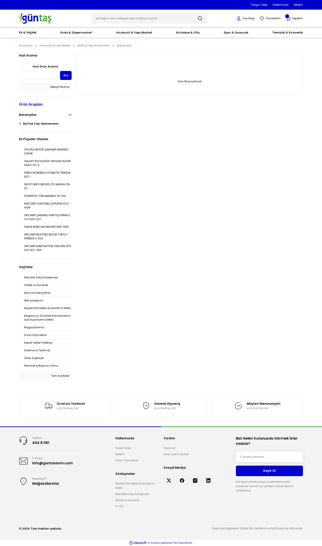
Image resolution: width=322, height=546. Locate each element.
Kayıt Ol (269, 470)
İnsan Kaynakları (126, 460)
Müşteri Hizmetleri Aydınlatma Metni (135, 486)
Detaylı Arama (59, 87)
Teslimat (169, 448)
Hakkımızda (123, 448)
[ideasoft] (138, 543)
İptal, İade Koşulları (176, 454)
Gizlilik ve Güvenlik (127, 500)
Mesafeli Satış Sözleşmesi (132, 494)
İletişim (120, 454)
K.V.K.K (119, 506)
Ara (65, 75)
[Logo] (35, 18)
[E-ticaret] (160, 543)
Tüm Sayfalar (59, 376)
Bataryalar (124, 45)
